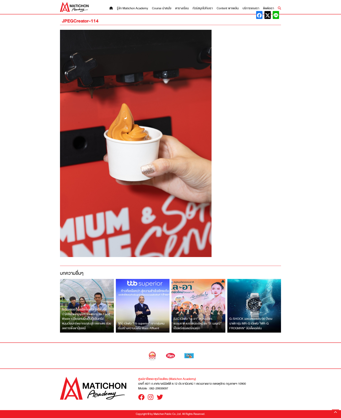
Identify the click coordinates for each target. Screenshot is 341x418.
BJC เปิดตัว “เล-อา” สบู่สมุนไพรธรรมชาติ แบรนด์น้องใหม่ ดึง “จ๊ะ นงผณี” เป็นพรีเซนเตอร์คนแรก (197, 323)
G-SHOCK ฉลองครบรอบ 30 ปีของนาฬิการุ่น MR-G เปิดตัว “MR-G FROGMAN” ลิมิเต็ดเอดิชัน (250, 323)
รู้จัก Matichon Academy (132, 8)
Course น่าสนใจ (161, 8)
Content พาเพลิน (228, 8)
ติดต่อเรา (268, 8)
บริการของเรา (251, 8)
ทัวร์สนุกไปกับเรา (203, 8)
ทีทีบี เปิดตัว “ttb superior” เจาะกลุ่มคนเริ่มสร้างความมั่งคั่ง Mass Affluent (141, 326)
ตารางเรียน (182, 8)
